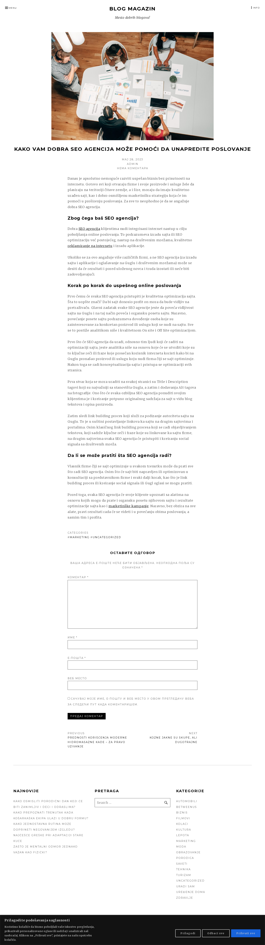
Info (256, 7)
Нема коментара (132, 168)
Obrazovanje (188, 852)
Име (72, 637)
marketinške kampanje (129, 506)
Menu (13, 7)
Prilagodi (187, 933)
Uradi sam (185, 886)
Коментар (78, 577)
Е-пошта (77, 658)
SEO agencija (89, 229)
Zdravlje (184, 897)
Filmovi (183, 818)
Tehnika (183, 869)
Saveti (181, 863)
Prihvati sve (245, 933)
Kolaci (182, 824)
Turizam (183, 875)
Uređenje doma (190, 892)
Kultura (183, 829)
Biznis (182, 812)
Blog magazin (132, 9)
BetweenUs (186, 807)
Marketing (79, 537)
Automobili (186, 801)
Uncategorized (107, 537)
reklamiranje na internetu (90, 246)
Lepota (182, 835)
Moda (181, 846)
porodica (185, 858)
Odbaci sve (215, 933)
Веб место (77, 678)
